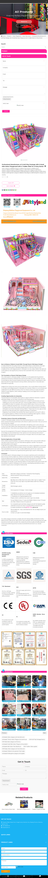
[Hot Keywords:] (45, 47)
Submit (6, 111)
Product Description (8, 195)
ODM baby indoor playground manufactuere (13, 748)
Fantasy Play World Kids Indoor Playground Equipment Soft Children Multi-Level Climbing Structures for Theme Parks (39, 809)
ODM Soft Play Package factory (37, 739)
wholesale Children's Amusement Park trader (13, 751)
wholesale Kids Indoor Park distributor (11, 746)
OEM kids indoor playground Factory (11, 741)
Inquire (10, 182)
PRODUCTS (24, 21)
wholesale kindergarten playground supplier (13, 753)
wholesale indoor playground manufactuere (13, 737)
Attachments (7, 99)
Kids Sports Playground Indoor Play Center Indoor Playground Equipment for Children (9, 809)
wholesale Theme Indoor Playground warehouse (14, 739)
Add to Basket (10, 186)
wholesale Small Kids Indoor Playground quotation (15, 744)
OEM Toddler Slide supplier (30, 746)
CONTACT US (24, 25)
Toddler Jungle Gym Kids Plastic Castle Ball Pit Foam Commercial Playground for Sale (24, 809)
